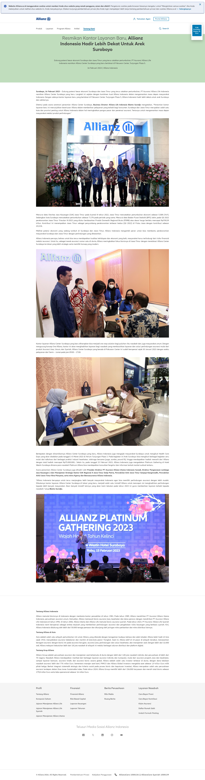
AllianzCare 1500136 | (129, 775)
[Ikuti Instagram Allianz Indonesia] (112, 735)
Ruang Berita (109, 699)
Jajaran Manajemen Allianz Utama (50, 716)
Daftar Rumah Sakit (147, 708)
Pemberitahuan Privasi (79, 775)
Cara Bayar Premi (146, 694)
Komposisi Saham (43, 699)
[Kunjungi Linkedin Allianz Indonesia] (102, 735)
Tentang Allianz (42, 694)
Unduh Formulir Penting (149, 713)
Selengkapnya (185, 9)
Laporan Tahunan (77, 708)
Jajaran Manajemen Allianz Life (49, 703)
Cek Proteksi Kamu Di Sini (196, 30)
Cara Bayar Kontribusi (148, 699)
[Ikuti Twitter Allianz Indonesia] (93, 735)
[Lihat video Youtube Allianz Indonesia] (121, 735)
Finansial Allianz (77, 694)
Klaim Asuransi (145, 703)
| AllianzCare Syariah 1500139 (154, 775)
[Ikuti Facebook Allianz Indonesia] (83, 735)
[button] (200, 4)
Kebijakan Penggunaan (102, 775)
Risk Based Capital (78, 699)
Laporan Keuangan (78, 703)
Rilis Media (109, 694)
